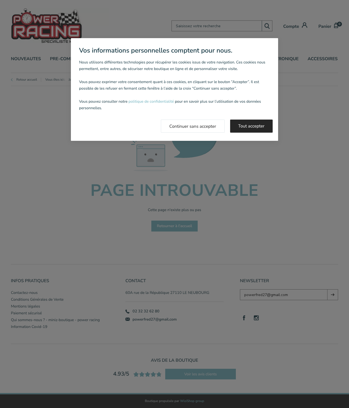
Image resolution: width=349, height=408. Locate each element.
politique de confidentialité (151, 101)
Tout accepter (251, 126)
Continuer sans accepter (192, 126)
